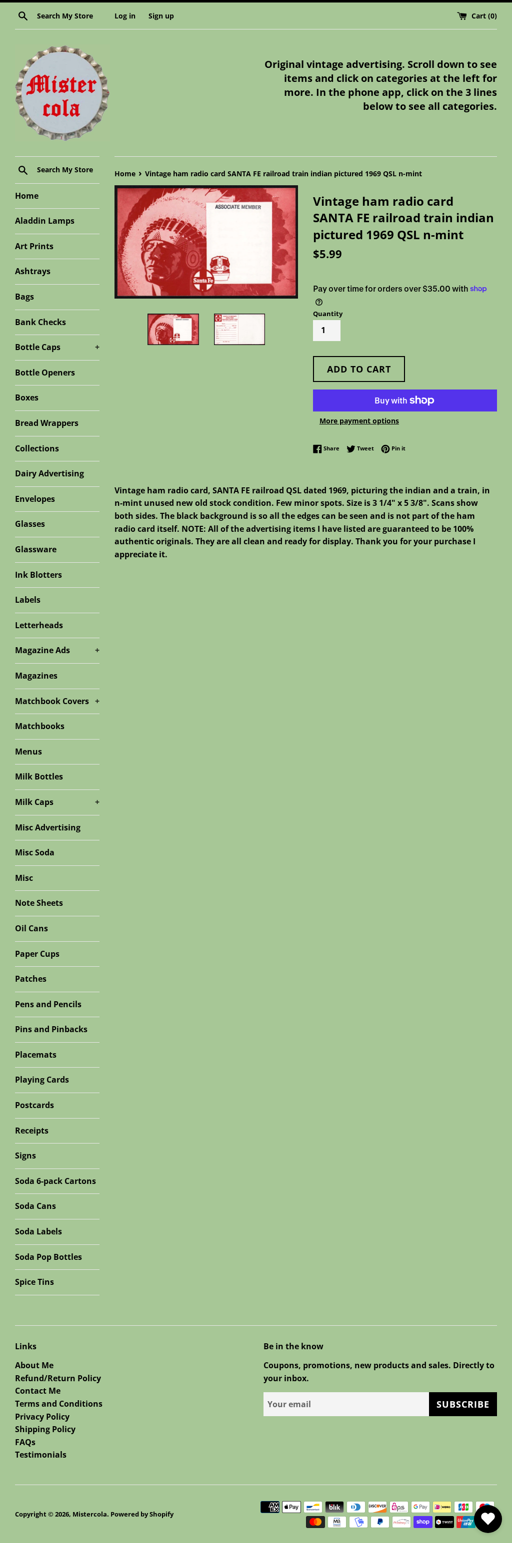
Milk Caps (57, 801)
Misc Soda (34, 852)
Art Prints (34, 246)
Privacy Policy (42, 1416)
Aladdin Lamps (44, 220)
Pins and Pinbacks (51, 1029)
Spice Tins (34, 1281)
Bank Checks (40, 322)
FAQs (25, 1442)
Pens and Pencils (48, 1004)
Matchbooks (39, 726)
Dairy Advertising (49, 473)
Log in (125, 15)
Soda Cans (35, 1205)
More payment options (359, 420)
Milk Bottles (39, 776)
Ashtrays (32, 271)
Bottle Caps (57, 347)
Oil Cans (31, 928)
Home (26, 195)
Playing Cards (42, 1079)
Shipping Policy (45, 1429)
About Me (34, 1365)
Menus (28, 751)
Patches (30, 978)
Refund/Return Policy (58, 1378)
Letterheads (39, 625)
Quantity (327, 313)
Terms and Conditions (58, 1403)
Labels (27, 599)
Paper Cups (37, 953)
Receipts (31, 1130)
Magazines (36, 675)
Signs (25, 1155)
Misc (24, 877)
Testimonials (40, 1454)
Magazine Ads (57, 650)
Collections (37, 448)
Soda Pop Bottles (48, 1256)
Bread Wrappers (46, 422)
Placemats (35, 1054)
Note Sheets (39, 902)
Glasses (30, 523)
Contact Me (37, 1390)
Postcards (34, 1105)
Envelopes (35, 498)
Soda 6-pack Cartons (55, 1180)
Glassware (35, 549)
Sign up (161, 15)
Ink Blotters (38, 574)
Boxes (26, 397)
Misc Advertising (47, 827)
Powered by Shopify (142, 1514)
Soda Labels (38, 1231)
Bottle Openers (45, 372)
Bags (24, 296)
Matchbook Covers (57, 701)
